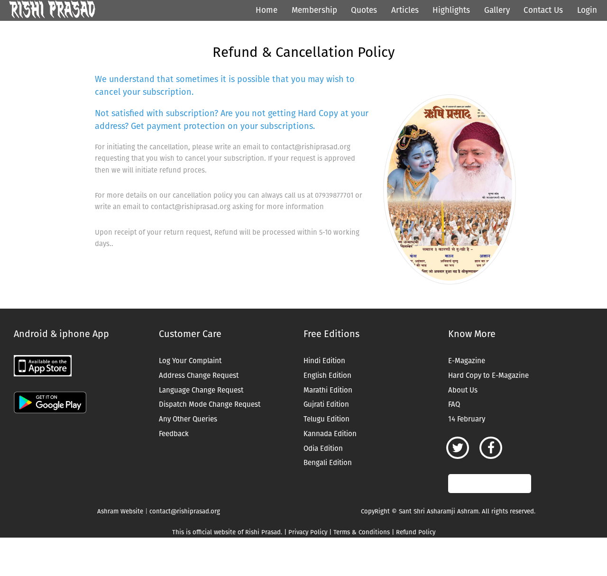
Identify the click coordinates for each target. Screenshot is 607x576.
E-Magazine (466, 361)
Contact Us (543, 10)
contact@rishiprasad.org (184, 511)
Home (266, 10)
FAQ (454, 404)
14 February (466, 419)
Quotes (364, 10)
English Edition (327, 375)
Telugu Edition (326, 419)
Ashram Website (120, 511)
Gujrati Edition (326, 404)
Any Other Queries (188, 419)
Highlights (451, 10)
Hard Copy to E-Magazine (488, 375)
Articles (405, 10)
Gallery (497, 10)
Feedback (174, 434)
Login (587, 10)
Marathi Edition (328, 390)
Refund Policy (415, 532)
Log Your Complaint (190, 361)
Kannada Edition (330, 434)
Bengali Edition (328, 462)
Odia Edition (323, 448)
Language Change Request (201, 390)
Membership (314, 10)
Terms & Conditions (361, 532)
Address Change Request (199, 375)
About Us (463, 390)
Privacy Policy (307, 532)
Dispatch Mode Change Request (209, 404)
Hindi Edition (324, 361)
